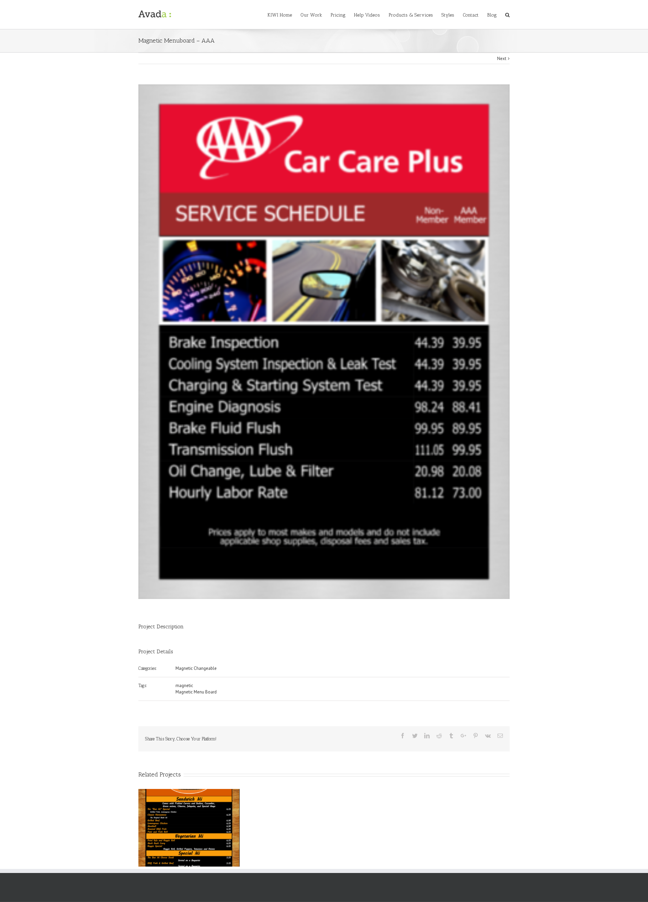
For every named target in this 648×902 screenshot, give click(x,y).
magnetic (184, 685)
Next (501, 58)
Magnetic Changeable (196, 668)
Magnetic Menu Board (196, 692)
